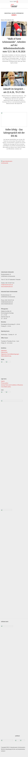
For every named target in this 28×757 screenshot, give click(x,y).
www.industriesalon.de (7, 286)
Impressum (4, 350)
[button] (14, 2)
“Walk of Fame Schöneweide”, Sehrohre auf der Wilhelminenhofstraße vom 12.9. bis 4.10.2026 (14, 45)
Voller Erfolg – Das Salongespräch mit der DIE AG (14, 132)
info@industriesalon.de (7, 284)
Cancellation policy (6, 386)
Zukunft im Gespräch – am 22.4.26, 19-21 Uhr (14, 90)
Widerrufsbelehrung (6, 356)
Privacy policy (4, 383)
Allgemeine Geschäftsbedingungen (10, 354)
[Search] (26, 5)
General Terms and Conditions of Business (12, 385)
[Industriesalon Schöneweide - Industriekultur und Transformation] (14, 6)
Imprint (3, 381)
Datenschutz (4, 352)
